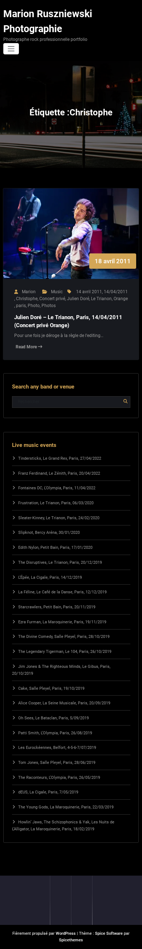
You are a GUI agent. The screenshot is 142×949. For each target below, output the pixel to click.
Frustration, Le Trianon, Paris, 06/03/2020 (56, 503)
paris (21, 305)
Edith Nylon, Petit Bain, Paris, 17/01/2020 (55, 547)
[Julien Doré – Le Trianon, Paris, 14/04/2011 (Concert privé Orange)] (71, 241)
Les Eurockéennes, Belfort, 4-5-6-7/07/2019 (57, 747)
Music (57, 291)
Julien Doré (78, 298)
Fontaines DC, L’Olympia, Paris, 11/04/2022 (56, 488)
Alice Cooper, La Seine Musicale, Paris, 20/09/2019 (64, 703)
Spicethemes (71, 940)
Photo (34, 305)
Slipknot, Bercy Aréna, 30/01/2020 (49, 532)
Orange (121, 298)
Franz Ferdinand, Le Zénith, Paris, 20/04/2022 (59, 473)
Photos (49, 305)
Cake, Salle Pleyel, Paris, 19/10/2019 (51, 688)
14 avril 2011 (89, 291)
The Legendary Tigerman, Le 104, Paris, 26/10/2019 (64, 651)
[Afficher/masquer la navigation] (11, 48)
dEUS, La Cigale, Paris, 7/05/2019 (48, 792)
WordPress (66, 933)
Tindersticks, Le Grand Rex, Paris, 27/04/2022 (59, 458)
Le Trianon (101, 298)
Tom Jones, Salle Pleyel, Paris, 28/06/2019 (56, 762)
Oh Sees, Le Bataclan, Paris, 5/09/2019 (53, 718)
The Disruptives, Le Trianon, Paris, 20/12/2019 (60, 562)
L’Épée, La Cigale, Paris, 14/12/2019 (50, 577)
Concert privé (52, 298)
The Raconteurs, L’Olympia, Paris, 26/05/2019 (59, 777)
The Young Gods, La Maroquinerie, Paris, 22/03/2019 (66, 807)
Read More (27, 346)
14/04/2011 (116, 291)
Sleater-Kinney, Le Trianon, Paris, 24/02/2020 (58, 518)
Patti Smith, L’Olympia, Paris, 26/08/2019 (55, 733)
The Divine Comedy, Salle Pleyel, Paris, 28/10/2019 (64, 636)
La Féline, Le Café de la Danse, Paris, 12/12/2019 (62, 592)
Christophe (27, 298)
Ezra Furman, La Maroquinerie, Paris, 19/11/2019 (62, 622)
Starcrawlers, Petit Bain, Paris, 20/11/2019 (56, 607)
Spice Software (109, 933)
